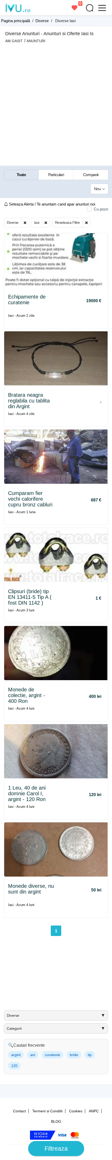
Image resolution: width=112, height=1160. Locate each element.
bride (74, 1055)
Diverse (12, 222)
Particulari (56, 174)
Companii (90, 174)
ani (32, 1055)
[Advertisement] (56, 102)
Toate (21, 174)
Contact (19, 1111)
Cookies (75, 1111)
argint (16, 1055)
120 (14, 1066)
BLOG (56, 1121)
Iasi (36, 222)
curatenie (52, 1055)
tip (90, 1055)
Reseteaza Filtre (67, 222)
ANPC (94, 1111)
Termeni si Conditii (47, 1111)
